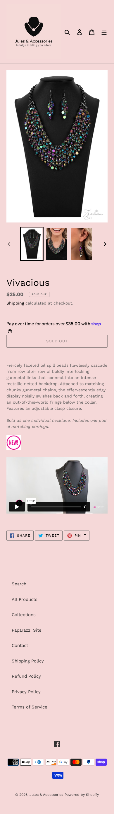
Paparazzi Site (27, 630)
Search (19, 584)
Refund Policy (26, 676)
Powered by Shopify (82, 795)
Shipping (15, 303)
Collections (24, 614)
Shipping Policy (28, 661)
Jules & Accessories (46, 795)
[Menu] (104, 32)
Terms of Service (29, 707)
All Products (24, 599)
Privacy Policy (26, 691)
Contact (20, 645)
